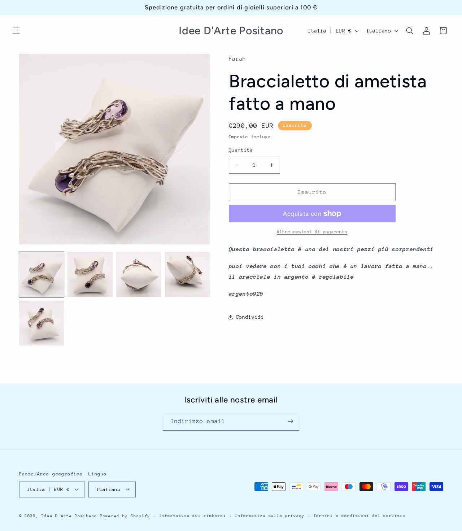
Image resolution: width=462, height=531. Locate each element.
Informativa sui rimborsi (192, 515)
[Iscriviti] (290, 421)
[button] (16, 30)
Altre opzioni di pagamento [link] (312, 231)
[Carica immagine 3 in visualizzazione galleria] (138, 274)
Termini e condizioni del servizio (360, 515)
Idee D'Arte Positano (69, 515)
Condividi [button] (250, 317)
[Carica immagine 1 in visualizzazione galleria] (41, 274)
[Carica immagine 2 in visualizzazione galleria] (89, 274)
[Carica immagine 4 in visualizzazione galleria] (187, 274)
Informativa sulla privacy (270, 515)
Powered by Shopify (125, 515)
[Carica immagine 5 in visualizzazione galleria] (41, 323)
